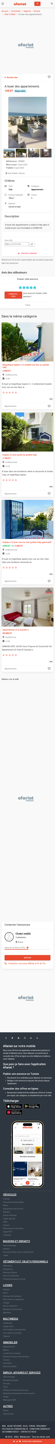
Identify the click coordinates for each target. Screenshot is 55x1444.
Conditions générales (40, 1429)
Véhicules (9, 1194)
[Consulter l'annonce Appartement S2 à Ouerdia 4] (27, 607)
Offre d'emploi (9, 1377)
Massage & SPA (9, 1400)
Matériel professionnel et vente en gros (19, 1393)
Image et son (8, 1326)
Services (6, 1384)
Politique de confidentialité (15, 1429)
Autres (8, 1406)
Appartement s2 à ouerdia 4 (15, 630)
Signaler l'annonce (29, 253)
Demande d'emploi (10, 1380)
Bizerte (37, 11)
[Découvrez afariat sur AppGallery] (14, 1112)
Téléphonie (7, 1323)
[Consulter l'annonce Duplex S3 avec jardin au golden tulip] (27, 432)
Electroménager (9, 1245)
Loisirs (7, 1285)
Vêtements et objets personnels (25, 1261)
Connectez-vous (13, 295)
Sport (5, 1293)
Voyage (6, 1303)
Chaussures (8, 1269)
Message (27, 958)
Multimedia (10, 1318)
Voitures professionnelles (13, 1202)
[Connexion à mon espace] (49, 77)
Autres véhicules (9, 1215)
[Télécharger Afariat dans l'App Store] (14, 1106)
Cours (5, 1387)
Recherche (12, 77)
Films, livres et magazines (13, 1299)
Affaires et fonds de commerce (16, 1390)
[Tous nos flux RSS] (37, 1038)
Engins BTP (7, 1232)
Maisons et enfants (16, 1241)
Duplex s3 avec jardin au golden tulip (20, 455)
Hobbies (6, 1289)
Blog (25, 1426)
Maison (6, 1350)
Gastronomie (8, 1414)
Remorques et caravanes (13, 1228)
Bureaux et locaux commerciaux (16, 1357)
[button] (6, 1038)
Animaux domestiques (12, 1296)
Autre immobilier (10, 1366)
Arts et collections (10, 1306)
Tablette (6, 1336)
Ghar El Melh (10, 14)
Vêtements (7, 1266)
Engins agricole (9, 1219)
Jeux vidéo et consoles (12, 1333)
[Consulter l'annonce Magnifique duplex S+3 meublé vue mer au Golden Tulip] (27, 342)
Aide (4, 1426)
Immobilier (16, 11)
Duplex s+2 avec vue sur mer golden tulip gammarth (27, 542)
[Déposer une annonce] (37, 4)
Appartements (9, 1347)
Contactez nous (28, 1432)
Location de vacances (11, 1353)
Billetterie (7, 1313)
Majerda (27, 11)
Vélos (5, 1222)
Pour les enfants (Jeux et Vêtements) (18, 1252)
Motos (5, 1205)
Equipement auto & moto (13, 1209)
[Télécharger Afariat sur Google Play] (32, 1106)
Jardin (5, 1255)
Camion (6, 1225)
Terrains (6, 1360)
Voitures (6, 1199)
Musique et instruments (12, 1309)
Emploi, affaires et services (21, 1372)
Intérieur (6, 1249)
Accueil (5, 11)
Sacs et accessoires (11, 1276)
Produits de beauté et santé (14, 1279)
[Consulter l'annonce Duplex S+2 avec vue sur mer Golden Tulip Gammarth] (27, 519)
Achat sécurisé (14, 1426)
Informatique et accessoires (14, 1330)
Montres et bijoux (10, 1272)
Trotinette (7, 1235)
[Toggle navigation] (2, 4)
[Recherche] (52, 3)
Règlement (41, 1426)
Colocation (7, 1363)
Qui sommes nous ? (11, 1432)
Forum (32, 1426)
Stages (6, 1397)
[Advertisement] (27, 45)
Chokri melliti (23, 933)
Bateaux (6, 1212)
